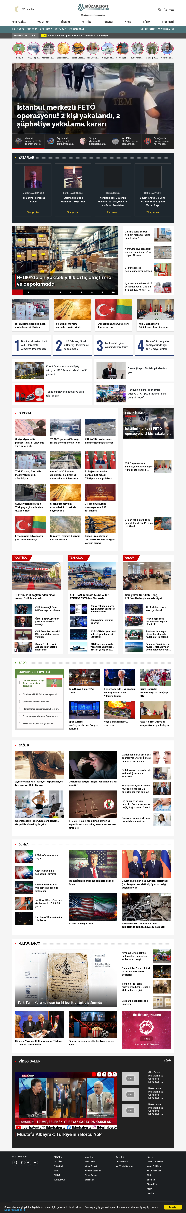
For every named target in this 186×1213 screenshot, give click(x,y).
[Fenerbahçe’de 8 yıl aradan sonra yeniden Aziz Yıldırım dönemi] (119, 677)
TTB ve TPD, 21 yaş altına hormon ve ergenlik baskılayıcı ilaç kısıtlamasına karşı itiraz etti (93, 824)
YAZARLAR (43, 22)
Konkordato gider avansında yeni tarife (116, 345)
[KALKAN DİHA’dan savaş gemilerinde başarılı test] (100, 427)
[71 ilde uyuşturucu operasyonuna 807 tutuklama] (100, 492)
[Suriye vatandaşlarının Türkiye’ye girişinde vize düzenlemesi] (30, 492)
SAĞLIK (24, 745)
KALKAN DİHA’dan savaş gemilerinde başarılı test (99, 441)
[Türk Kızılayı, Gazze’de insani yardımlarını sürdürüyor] (30, 460)
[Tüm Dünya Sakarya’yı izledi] (84, 677)
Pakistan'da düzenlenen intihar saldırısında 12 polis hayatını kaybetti (143, 925)
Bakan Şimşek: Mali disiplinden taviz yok (148, 370)
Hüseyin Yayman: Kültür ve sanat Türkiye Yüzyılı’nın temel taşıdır (38, 1043)
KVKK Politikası (154, 1171)
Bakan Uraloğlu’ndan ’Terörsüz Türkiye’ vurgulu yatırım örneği (100, 539)
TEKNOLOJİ (168, 22)
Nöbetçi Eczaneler (93, 1171)
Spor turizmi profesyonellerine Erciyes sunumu (83, 725)
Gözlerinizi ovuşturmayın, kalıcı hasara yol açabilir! (93, 783)
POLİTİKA (87, 22)
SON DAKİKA (19, 22)
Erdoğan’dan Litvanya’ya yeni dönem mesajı (29, 538)
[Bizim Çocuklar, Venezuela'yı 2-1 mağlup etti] (155, 677)
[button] (19, 188)
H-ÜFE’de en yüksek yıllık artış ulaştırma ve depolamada (76, 345)
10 (113, 292)
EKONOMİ (108, 22)
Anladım (173, 1207)
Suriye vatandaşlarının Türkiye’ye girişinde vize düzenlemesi (29, 507)
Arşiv (149, 1189)
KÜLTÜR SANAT (29, 943)
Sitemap (151, 1180)
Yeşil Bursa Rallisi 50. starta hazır (116, 723)
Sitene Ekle (152, 1184)
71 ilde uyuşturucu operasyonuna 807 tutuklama (96, 507)
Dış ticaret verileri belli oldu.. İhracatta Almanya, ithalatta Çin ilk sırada (34, 345)
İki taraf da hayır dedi (81, 923)
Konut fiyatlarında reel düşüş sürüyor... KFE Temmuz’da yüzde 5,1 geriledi (67, 370)
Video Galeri (91, 1166)
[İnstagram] (15, 1162)
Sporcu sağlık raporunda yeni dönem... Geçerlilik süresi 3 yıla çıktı (37, 822)
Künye (150, 1157)
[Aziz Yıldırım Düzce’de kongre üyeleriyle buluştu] (155, 710)
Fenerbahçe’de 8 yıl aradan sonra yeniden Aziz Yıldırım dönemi (119, 692)
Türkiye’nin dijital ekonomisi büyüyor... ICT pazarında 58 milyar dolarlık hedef (147, 393)
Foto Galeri (90, 1161)
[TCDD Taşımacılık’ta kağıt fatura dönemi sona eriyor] (65, 427)
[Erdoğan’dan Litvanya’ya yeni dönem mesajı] (30, 524)
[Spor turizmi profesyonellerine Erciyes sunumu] (84, 710)
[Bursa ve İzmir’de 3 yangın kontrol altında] (65, 524)
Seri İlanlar (90, 1180)
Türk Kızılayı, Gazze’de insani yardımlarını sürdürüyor (28, 475)
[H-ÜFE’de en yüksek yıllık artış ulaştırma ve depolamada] (65, 257)
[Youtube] (35, 1162)
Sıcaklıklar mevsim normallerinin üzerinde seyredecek (63, 507)
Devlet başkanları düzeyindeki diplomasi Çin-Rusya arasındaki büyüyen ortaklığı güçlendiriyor (145, 884)
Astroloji (120, 1157)
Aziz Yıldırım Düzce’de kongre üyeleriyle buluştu (154, 723)
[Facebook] (22, 1162)
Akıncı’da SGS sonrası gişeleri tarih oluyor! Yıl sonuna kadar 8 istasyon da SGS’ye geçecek (64, 475)
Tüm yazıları (33, 212)
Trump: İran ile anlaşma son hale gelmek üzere (91, 882)
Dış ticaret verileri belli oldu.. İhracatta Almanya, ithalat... (77, 35)
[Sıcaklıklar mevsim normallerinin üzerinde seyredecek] (65, 492)
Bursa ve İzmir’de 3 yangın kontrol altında (65, 538)
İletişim (150, 1193)
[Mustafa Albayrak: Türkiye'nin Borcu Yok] (66, 1100)
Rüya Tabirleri (122, 1161)
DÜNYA (146, 22)
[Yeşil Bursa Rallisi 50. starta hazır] (119, 710)
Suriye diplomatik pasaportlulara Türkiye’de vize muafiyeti (29, 443)
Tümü (167, 1060)
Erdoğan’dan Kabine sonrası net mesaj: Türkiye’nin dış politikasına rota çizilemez (100, 475)
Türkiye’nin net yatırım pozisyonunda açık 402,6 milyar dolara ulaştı (158, 345)
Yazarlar (89, 1157)
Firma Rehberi (91, 1175)
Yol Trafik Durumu (124, 1166)
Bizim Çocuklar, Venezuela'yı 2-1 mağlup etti (154, 692)
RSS (149, 1175)
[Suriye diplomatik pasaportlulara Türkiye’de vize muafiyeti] (30, 427)
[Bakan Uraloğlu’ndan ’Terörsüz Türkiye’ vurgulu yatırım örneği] (100, 524)
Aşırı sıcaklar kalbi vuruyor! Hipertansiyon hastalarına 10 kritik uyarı (39, 783)
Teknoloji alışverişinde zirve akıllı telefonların (65, 393)
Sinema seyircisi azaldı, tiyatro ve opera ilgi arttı (91, 1043)
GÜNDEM (65, 22)
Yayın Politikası (154, 1166)
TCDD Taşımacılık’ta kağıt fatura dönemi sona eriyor (65, 441)
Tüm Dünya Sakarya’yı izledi (81, 691)
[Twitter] (28, 1162)
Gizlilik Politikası (155, 1161)
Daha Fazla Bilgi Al (14, 1209)
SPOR (128, 22)
